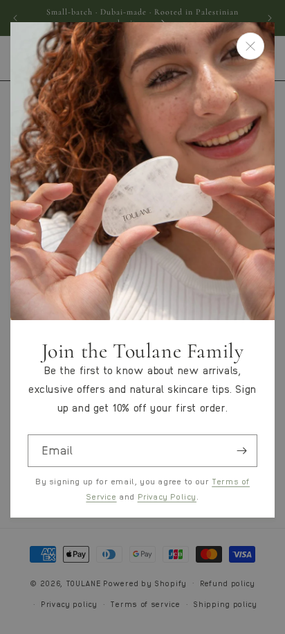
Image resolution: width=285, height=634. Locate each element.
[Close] (250, 46)
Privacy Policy (167, 496)
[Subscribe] (241, 450)
